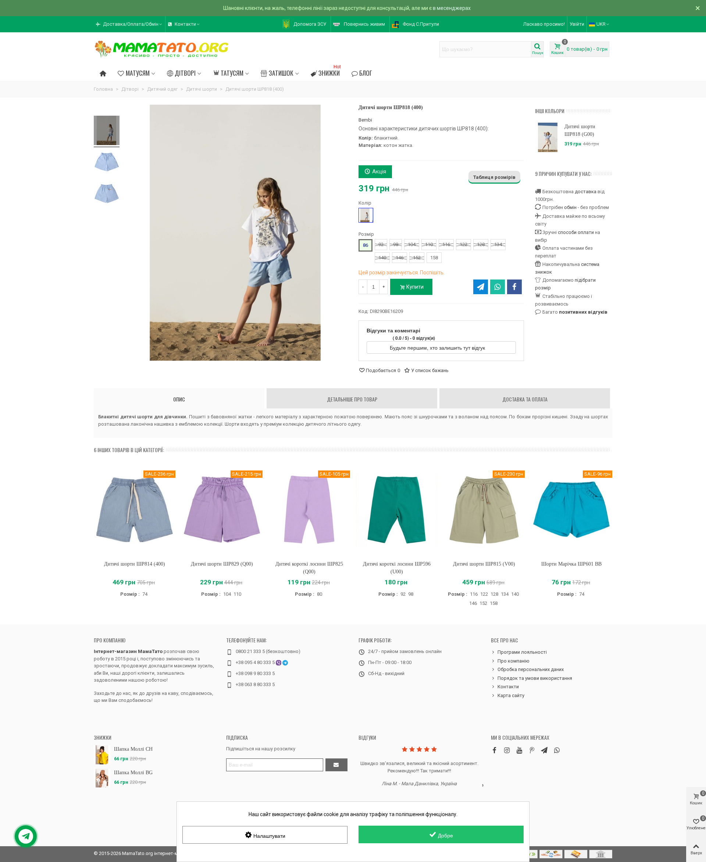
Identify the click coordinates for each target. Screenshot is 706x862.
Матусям (138, 72)
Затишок (281, 72)
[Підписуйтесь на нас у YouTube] (519, 750)
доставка (585, 191)
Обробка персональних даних (531, 669)
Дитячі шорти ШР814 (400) (134, 564)
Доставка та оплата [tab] (525, 399)
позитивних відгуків (583, 312)
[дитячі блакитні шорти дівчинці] (107, 131)
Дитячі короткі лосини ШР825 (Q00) (309, 567)
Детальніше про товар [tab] (352, 399)
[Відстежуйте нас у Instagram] (506, 750)
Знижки (329, 71)
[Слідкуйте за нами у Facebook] (494, 750)
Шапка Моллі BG (133, 772)
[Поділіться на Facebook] (514, 286)
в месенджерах (452, 8)
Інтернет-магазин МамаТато (128, 651)
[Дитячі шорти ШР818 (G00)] (548, 137)
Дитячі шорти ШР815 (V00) (484, 564)
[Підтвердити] (336, 764)
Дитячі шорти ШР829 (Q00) (222, 564)
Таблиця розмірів (494, 177)
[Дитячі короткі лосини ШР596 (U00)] (397, 509)
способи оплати (576, 232)
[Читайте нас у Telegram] (544, 750)
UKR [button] (601, 24)
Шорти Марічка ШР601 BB (571, 564)
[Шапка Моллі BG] (102, 778)
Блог (365, 72)
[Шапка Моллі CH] (102, 754)
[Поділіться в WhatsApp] (497, 286)
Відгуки (367, 737)
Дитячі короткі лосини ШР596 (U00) (397, 567)
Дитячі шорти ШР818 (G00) (579, 130)
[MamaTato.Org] (162, 49)
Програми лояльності (522, 652)
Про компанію (109, 640)
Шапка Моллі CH (133, 749)
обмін (570, 207)
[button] (129, 24)
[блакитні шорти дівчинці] (107, 163)
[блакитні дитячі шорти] (107, 194)
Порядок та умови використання (535, 678)
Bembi (365, 120)
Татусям (232, 72)
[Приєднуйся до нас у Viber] (556, 750)
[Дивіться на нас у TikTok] (531, 750)
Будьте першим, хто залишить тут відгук (438, 347)
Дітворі (185, 72)
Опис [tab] (179, 399)
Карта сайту (511, 695)
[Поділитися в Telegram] (480, 286)
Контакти (508, 686)
